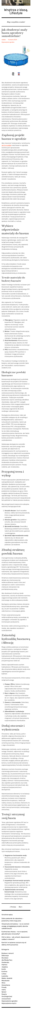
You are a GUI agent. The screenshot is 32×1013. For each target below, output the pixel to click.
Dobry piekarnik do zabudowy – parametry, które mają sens (12, 920)
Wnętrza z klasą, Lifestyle (16, 11)
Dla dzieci (5, 958)
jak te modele (6, 145)
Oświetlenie (6, 985)
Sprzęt (4, 992)
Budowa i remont (8, 953)
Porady (4, 987)
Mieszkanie (5, 980)
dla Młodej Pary (7, 960)
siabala (4, 39)
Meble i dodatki (7, 978)
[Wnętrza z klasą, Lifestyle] (16, 3)
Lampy (4, 974)
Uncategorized (7, 996)
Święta (4, 994)
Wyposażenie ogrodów (8, 42)
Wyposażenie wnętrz (9, 1003)
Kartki (4, 969)
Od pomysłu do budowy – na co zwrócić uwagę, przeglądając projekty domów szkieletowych (15, 926)
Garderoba (5, 962)
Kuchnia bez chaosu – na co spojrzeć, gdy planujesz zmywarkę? (15, 933)
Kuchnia (4, 971)
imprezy (4, 965)
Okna (3, 983)
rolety (4, 990)
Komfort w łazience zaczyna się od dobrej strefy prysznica (14, 944)
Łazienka (5, 976)
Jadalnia (5, 967)
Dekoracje (5, 955)
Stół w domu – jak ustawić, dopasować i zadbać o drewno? (16, 938)
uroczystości (6, 999)
